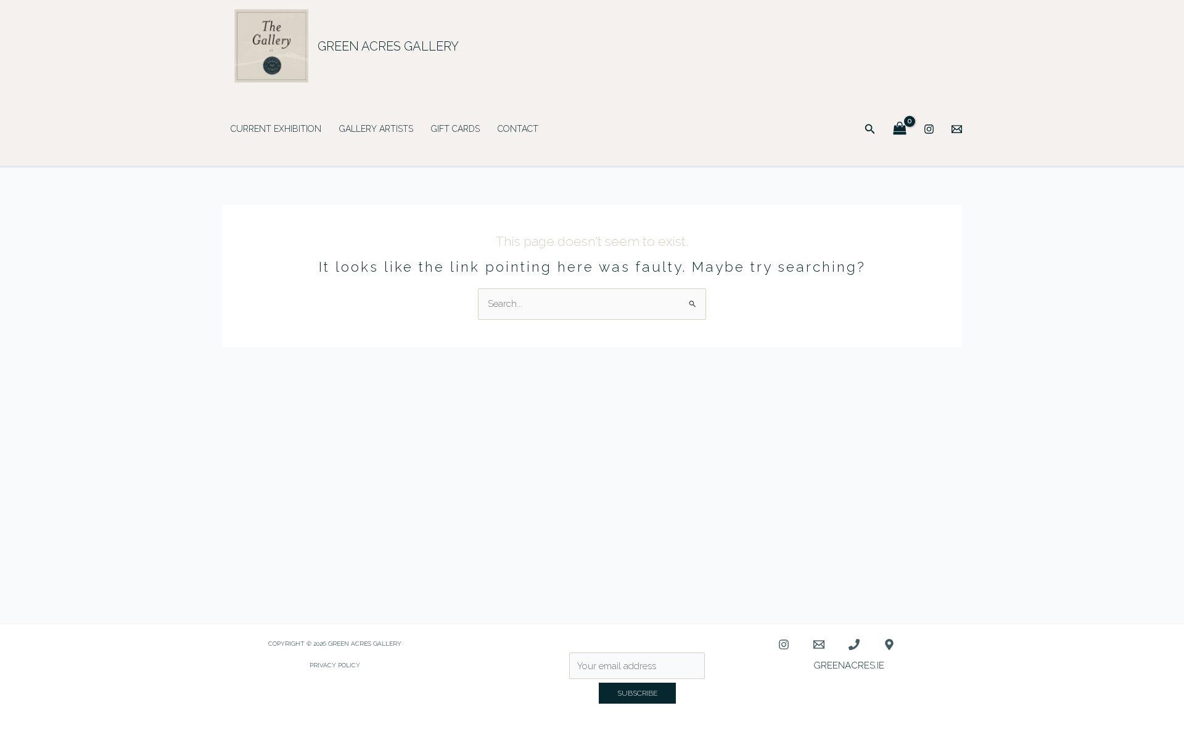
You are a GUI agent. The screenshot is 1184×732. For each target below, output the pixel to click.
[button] (870, 129)
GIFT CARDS (455, 129)
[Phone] (854, 644)
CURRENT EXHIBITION (276, 129)
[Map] (889, 644)
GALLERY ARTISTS (376, 129)
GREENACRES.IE (848, 665)
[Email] (957, 129)
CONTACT (518, 129)
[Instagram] (929, 129)
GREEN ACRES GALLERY (388, 46)
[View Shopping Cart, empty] (899, 129)
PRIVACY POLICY (335, 665)
